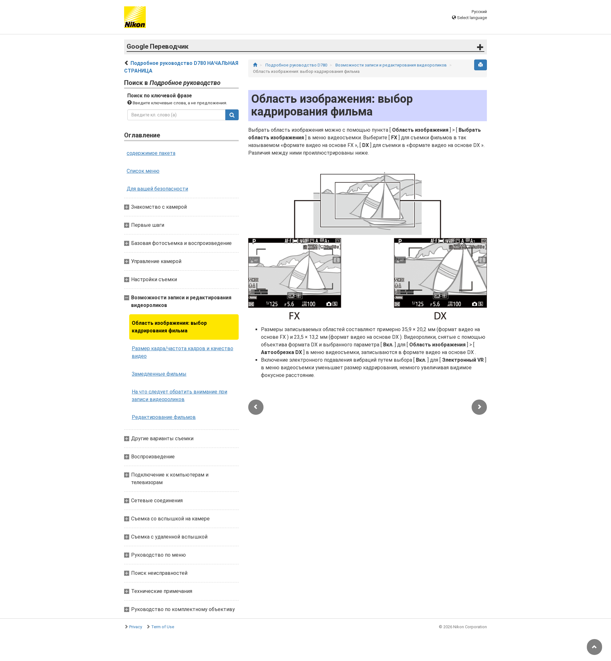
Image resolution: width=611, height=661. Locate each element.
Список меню (143, 171)
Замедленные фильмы (159, 374)
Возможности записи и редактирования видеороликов (391, 65)
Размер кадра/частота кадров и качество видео (182, 352)
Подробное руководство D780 (296, 65)
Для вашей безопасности (157, 189)
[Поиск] (232, 114)
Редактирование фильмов (164, 417)
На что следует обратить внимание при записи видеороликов (179, 395)
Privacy (135, 626)
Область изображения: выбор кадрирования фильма (169, 327)
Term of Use (162, 626)
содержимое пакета (151, 153)
